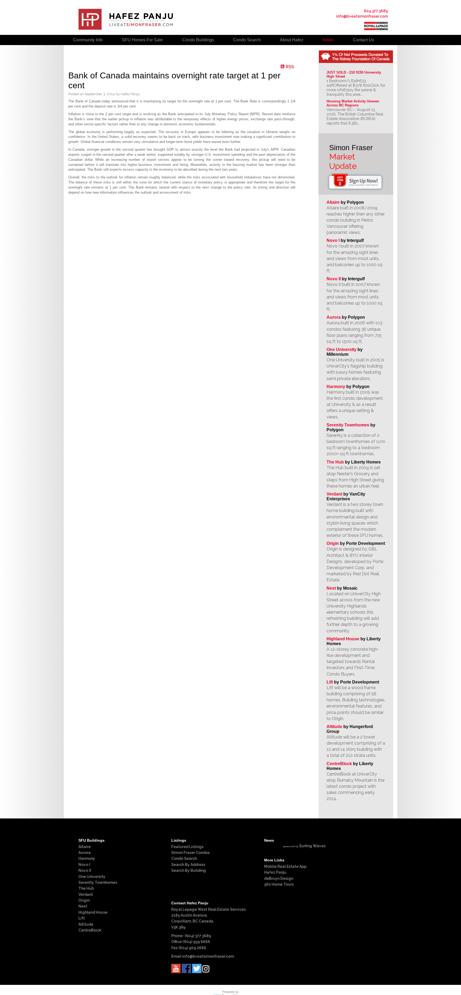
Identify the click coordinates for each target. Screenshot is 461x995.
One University (341, 349)
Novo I (333, 240)
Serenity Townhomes (348, 425)
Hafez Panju (275, 872)
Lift (330, 682)
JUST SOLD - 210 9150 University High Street (354, 74)
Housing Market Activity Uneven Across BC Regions (353, 103)
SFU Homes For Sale (142, 40)
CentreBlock (339, 763)
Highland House (343, 639)
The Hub (335, 462)
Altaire (334, 202)
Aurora (334, 317)
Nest (331, 588)
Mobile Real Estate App (285, 866)
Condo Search (184, 858)
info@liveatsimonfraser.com (362, 16)
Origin (333, 543)
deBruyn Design (278, 878)
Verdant (334, 494)
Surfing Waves (312, 846)
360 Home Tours (279, 884)
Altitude (334, 726)
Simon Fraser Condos (190, 852)
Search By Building (188, 870)
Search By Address (188, 864)
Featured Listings (187, 847)
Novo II (334, 279)
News (328, 40)
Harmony (336, 386)
